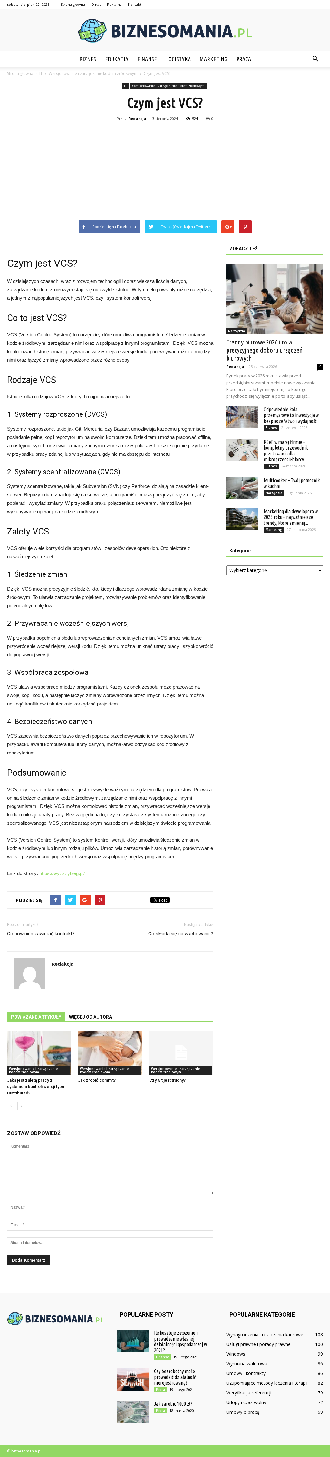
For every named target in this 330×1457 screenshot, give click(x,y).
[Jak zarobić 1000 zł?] (133, 1412)
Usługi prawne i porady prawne (258, 1344)
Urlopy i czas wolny (246, 1402)
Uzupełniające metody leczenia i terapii (266, 1383)
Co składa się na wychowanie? (180, 934)
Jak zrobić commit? (97, 1080)
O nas (96, 4)
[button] (315, 59)
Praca (243, 59)
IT (125, 86)
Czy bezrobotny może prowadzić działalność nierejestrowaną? (175, 1377)
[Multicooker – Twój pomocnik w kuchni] (242, 488)
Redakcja (137, 118)
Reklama (114, 4)
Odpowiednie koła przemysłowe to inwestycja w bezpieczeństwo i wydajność (291, 415)
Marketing (213, 59)
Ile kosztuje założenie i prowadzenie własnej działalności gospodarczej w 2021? (180, 1341)
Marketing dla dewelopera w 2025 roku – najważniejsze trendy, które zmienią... (291, 517)
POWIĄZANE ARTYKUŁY (36, 1017)
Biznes (87, 59)
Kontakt (134, 4)
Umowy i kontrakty (246, 1373)
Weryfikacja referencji (248, 1393)
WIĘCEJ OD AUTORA (90, 1017)
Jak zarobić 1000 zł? (173, 1404)
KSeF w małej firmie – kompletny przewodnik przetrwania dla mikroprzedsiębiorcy (286, 450)
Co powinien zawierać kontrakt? (41, 934)
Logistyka (178, 59)
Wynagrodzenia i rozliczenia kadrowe (264, 1335)
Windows (235, 1354)
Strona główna (73, 4)
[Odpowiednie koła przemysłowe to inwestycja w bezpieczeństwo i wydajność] (242, 417)
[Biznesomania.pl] (165, 31)
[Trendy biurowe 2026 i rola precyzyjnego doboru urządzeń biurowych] (274, 299)
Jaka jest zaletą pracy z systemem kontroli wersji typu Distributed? (35, 1086)
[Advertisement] (165, 172)
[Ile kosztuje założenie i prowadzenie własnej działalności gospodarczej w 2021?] (133, 1341)
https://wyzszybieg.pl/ (62, 873)
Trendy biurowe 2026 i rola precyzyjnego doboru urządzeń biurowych (264, 350)
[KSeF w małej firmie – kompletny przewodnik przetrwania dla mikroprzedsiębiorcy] (242, 450)
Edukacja (116, 59)
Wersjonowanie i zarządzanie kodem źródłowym (168, 86)
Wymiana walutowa (246, 1364)
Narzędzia (236, 331)
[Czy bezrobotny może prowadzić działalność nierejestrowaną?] (133, 1379)
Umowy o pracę (242, 1412)
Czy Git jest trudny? (167, 1080)
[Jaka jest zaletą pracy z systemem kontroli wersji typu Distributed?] (39, 1053)
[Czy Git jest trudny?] (181, 1053)
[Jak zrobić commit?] (110, 1053)
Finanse (147, 59)
